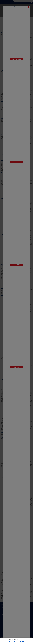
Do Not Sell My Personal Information (13, 641)
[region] (16, 640)
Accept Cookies (21, 641)
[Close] (32, 639)
